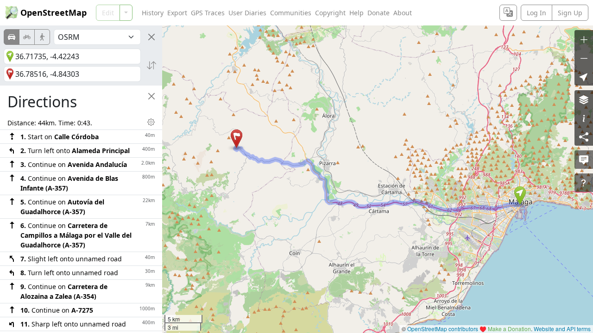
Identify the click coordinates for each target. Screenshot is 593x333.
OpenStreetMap (53, 12)
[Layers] (583, 99)
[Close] (151, 37)
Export (177, 12)
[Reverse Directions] (151, 65)
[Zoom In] (583, 39)
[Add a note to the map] (583, 159)
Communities (290, 12)
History (153, 12)
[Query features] (583, 182)
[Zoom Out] (583, 58)
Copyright (330, 12)
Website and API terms (562, 329)
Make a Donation (509, 329)
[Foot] (42, 37)
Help (356, 12)
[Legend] (583, 118)
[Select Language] (508, 13)
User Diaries (247, 12)
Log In (536, 12)
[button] (520, 195)
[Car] (11, 37)
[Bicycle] (27, 37)
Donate (378, 12)
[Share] (583, 136)
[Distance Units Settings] (151, 122)
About (402, 12)
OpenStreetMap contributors (442, 329)
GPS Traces (208, 12)
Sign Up (570, 12)
